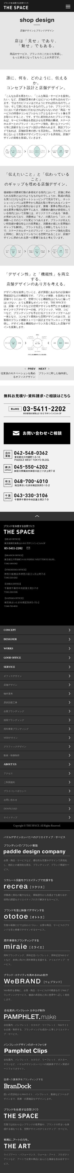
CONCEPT (10, 630)
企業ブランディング (14, 711)
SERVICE (9, 667)
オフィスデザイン (13, 676)
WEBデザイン (11, 737)
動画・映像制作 (12, 755)
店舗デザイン (10, 685)
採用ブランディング (14, 720)
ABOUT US (10, 764)
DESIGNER (10, 639)
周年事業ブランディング (16, 729)
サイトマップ (10, 817)
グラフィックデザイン (15, 746)
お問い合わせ (10, 800)
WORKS (8, 648)
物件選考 (8, 693)
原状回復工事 (10, 702)
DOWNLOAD (10, 808)
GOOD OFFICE (12, 657)
